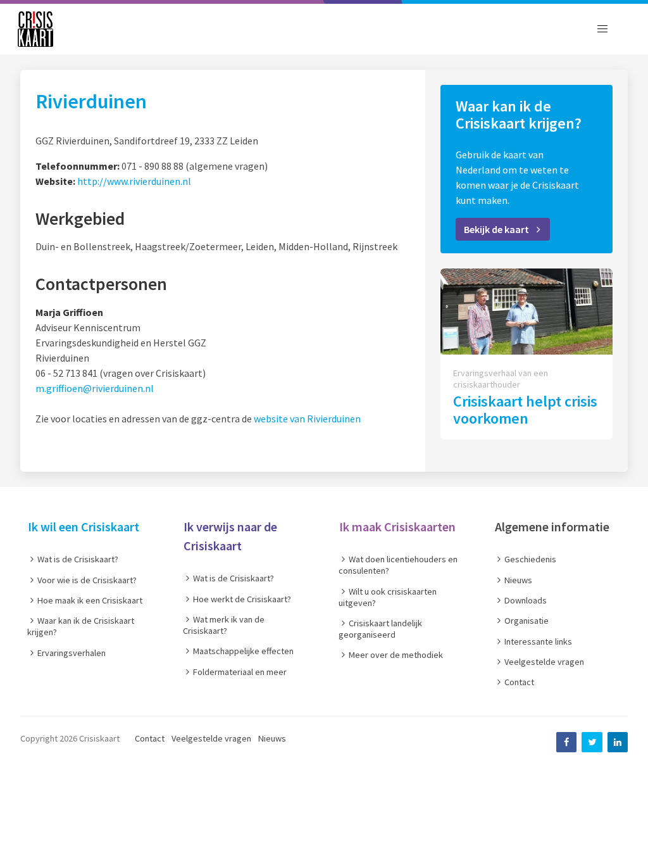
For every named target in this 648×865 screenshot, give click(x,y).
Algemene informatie (552, 526)
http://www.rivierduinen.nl (134, 181)
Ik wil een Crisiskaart (83, 526)
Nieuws (272, 738)
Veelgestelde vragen (211, 738)
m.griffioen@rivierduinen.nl (94, 388)
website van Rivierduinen (307, 418)
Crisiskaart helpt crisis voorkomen (525, 409)
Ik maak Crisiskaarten (397, 526)
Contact (150, 738)
